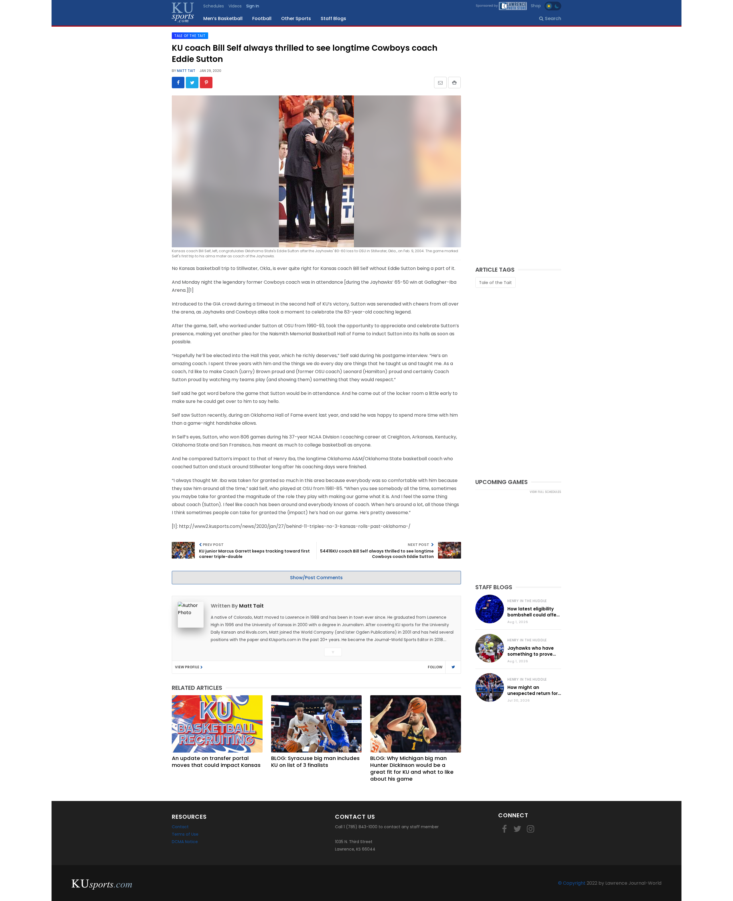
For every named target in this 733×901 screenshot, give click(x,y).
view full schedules (545, 492)
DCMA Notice (185, 842)
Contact (180, 827)
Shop (536, 6)
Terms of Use (185, 834)
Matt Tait (185, 70)
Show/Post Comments (316, 577)
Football (261, 18)
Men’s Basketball (223, 18)
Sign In (252, 6)
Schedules (213, 6)
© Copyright (572, 883)
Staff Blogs (333, 18)
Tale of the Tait (495, 282)
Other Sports (296, 18)
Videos (235, 6)
